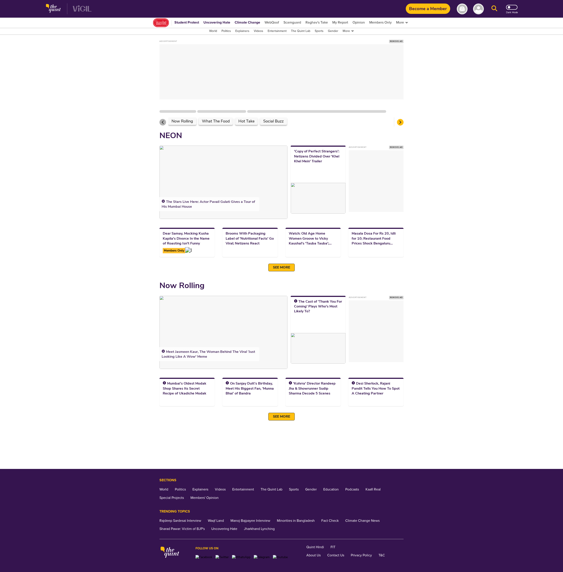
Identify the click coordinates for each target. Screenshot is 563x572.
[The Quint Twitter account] (222, 557)
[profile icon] (478, 9)
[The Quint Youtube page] (280, 557)
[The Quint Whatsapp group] (241, 557)
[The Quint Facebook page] (204, 557)
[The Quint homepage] (53, 9)
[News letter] (462, 9)
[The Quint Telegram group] (262, 557)
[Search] (494, 8)
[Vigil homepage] (82, 9)
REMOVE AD (396, 41)
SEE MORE (281, 267)
